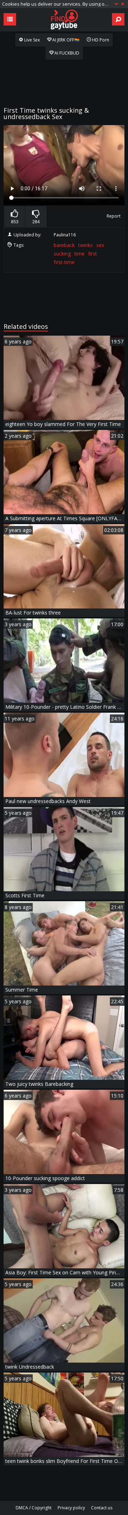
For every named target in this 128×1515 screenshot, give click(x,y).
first (92, 253)
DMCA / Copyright (34, 1508)
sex (100, 245)
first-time (64, 262)
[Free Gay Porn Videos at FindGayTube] (64, 19)
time (79, 253)
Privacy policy (71, 1508)
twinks (85, 245)
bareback (64, 245)
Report (114, 216)
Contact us (101, 1508)
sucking (62, 253)
